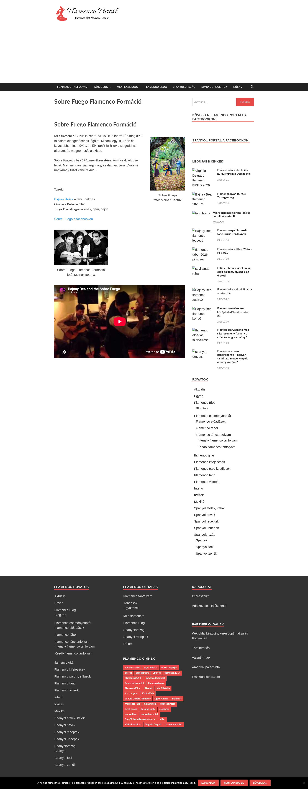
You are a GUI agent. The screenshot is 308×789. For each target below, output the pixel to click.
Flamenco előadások (210, 421)
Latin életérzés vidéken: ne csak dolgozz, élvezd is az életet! (234, 272)
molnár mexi (150, 704)
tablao (162, 719)
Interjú (198, 488)
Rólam (238, 86)
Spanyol (201, 540)
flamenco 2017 (172, 673)
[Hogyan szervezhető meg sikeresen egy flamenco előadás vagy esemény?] (203, 330)
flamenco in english (134, 683)
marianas (177, 698)
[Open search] (252, 87)
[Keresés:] (223, 102)
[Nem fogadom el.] (303, 783)
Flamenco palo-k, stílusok (212, 468)
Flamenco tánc (204, 475)
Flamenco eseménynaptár (212, 416)
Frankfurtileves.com (206, 677)
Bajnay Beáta (63, 199)
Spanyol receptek (214, 86)
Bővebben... (260, 783)
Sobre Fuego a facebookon (73, 219)
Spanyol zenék (206, 553)
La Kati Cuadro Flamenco (138, 698)
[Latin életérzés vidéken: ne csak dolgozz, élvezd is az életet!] (203, 268)
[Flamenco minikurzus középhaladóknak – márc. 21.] (203, 309)
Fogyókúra (199, 638)
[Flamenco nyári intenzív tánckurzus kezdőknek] (203, 231)
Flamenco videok (206, 482)
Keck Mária (148, 693)
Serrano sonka (148, 709)
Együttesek (131, 608)
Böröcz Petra (142, 673)
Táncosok (101, 86)
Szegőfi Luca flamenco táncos (140, 719)
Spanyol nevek (204, 515)
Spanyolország (184, 86)
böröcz (128, 673)
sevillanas (164, 709)
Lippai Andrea (161, 698)
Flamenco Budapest (155, 678)
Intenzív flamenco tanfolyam (218, 440)
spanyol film (131, 714)
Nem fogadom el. (234, 783)
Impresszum (200, 596)
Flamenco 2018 (133, 678)
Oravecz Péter (167, 704)
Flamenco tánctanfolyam (213, 435)
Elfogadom (208, 783)
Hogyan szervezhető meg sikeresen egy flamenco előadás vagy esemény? (233, 333)
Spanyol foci (204, 547)
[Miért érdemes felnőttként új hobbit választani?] (201, 213)
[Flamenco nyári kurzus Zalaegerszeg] (203, 194)
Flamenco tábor (207, 428)
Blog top (202, 408)
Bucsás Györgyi (169, 667)
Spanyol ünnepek (206, 528)
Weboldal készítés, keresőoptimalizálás (220, 633)
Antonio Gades (132, 667)
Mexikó (199, 501)
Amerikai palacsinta (206, 667)
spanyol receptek (149, 714)
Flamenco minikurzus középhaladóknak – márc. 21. (233, 312)
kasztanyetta (131, 693)
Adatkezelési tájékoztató (209, 606)
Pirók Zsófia (131, 709)
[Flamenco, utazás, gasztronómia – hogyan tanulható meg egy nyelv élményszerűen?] (203, 352)
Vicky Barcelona (133, 724)
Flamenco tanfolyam (72, 86)
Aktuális (199, 389)
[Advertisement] (154, 56)
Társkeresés (201, 648)
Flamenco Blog (156, 86)
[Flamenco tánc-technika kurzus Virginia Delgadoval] (203, 170)
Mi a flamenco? (127, 86)
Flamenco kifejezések (209, 462)
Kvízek (199, 495)
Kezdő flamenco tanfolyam (216, 447)
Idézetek (148, 688)
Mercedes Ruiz (132, 704)
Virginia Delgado (153, 724)
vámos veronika (174, 724)
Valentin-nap (201, 657)
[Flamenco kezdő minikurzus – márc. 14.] (203, 290)
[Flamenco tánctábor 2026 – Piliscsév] (203, 250)
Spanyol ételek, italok (209, 508)
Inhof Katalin (163, 688)
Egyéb (198, 396)
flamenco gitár (204, 455)
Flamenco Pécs (132, 688)
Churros (157, 673)
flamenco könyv (156, 683)
